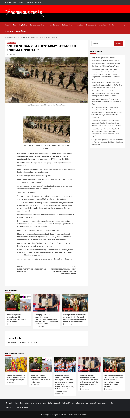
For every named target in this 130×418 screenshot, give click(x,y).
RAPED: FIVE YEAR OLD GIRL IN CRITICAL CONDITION (31, 268)
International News (37, 25)
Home (21, 2)
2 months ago (40, 326)
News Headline (10, 25)
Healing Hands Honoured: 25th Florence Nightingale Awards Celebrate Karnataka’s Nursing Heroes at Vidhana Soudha (106, 93)
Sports (111, 25)
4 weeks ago (12, 324)
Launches (102, 25)
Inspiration (23, 25)
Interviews (9, 31)
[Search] (123, 25)
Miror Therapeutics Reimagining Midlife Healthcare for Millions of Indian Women (106, 65)
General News (21, 31)
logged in (20, 342)
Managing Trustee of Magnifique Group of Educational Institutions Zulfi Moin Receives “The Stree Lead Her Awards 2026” (46, 319)
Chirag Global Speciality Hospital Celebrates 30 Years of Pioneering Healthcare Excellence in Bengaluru (107, 142)
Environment (91, 25)
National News (67, 25)
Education (79, 25)
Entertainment (53, 25)
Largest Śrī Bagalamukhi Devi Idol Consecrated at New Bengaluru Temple (105, 59)
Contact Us (29, 2)
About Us (38, 2)
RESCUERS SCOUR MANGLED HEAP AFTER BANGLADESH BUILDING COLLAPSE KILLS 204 (63, 270)
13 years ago (12, 54)
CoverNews (72, 414)
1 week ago (11, 382)
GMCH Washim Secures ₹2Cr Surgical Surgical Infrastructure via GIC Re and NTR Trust (106, 101)
